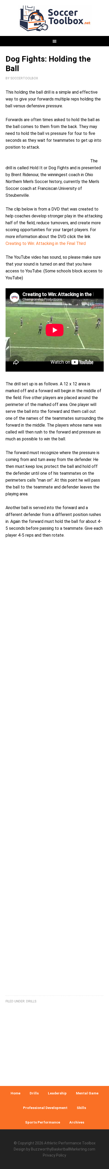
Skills (81, 1108)
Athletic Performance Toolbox (70, 1143)
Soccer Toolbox (55, 18)
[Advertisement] (54, 773)
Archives (76, 1122)
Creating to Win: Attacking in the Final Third (46, 243)
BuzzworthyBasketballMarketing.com (63, 1149)
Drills (31, 1001)
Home (15, 1093)
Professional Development (45, 1108)
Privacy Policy (54, 1155)
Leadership (57, 1093)
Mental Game (87, 1093)
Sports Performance (42, 1122)
